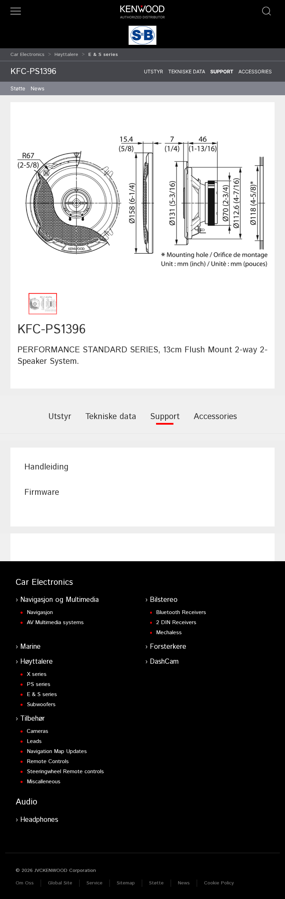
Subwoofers (41, 705)
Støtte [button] (17, 88)
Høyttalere (66, 54)
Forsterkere (168, 647)
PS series (38, 684)
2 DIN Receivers (176, 623)
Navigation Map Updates (57, 751)
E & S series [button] (103, 54)
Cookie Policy (219, 883)
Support (221, 71)
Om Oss (25, 883)
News (37, 88)
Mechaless (169, 633)
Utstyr (153, 71)
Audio (26, 802)
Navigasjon (40, 612)
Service (95, 883)
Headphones (39, 820)
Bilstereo (164, 600)
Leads (34, 741)
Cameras (37, 731)
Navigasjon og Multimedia (59, 600)
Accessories (255, 71)
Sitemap (126, 883)
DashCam (164, 662)
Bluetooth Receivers (181, 612)
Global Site (60, 883)
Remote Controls (48, 762)
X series (37, 674)
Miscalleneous (43, 782)
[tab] (60, 421)
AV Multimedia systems (55, 623)
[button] (15, 11)
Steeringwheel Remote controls (65, 772)
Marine (30, 647)
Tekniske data (186, 71)
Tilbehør (32, 719)
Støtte (156, 883)
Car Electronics (27, 54)
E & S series (42, 694)
